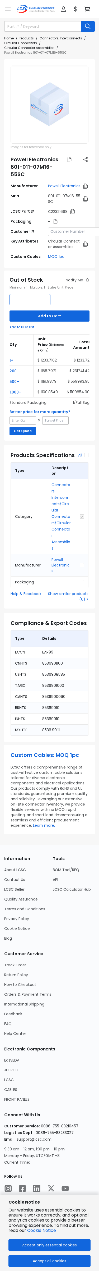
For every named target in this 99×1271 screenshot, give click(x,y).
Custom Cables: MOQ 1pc (45, 755)
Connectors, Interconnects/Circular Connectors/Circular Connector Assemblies (61, 516)
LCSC (9, 1079)
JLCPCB (11, 1070)
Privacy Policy (16, 918)
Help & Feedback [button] (26, 593)
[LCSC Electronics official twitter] (51, 1188)
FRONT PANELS (17, 1099)
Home (9, 38)
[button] (8, 9)
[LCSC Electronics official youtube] (65, 1188)
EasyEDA (11, 1060)
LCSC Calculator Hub (72, 889)
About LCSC (15, 869)
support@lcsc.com (34, 1139)
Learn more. (44, 825)
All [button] (80, 455)
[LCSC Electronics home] (36, 9)
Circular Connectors (20, 43)
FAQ (8, 1023)
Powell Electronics (64, 186)
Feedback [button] (13, 1014)
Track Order (15, 965)
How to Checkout (20, 984)
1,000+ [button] (15, 392)
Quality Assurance (21, 899)
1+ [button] (11, 360)
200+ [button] (14, 371)
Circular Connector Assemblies (29, 47)
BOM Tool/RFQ (66, 869)
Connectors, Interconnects (61, 38)
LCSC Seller (14, 889)
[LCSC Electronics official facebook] (22, 1188)
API (55, 879)
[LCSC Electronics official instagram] (8, 1188)
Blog (8, 938)
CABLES (10, 1089)
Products (27, 38)
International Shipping (24, 1004)
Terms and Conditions (24, 909)
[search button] (88, 26)
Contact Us (14, 879)
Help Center (15, 1033)
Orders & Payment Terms (27, 994)
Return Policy (16, 974)
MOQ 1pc (56, 256)
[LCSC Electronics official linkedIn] (37, 1188)
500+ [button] (14, 381)
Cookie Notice (17, 928)
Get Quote (23, 431)
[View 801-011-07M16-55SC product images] (49, 105)
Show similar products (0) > (68, 596)
